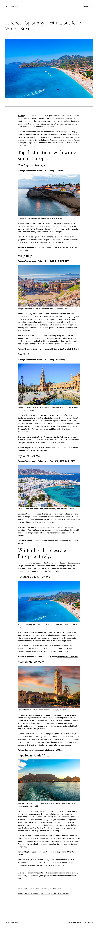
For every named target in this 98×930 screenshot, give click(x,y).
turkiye (53, 893)
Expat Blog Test (11, 6)
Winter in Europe (62, 893)
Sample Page (88, 6)
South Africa (45, 893)
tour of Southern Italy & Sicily (66, 349)
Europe (20, 893)
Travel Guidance (55, 889)
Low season (28, 893)
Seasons (45, 889)
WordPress (88, 922)
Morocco (36, 893)
